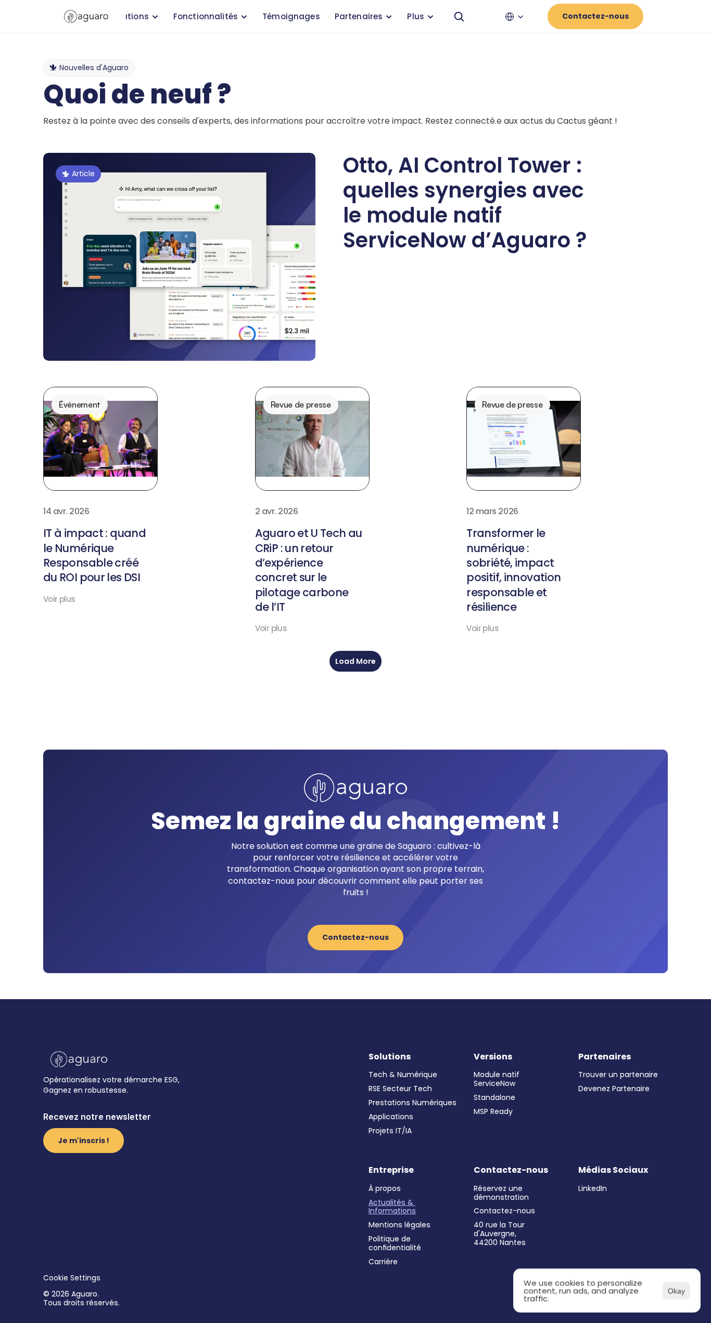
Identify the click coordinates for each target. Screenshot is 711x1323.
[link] (86, 16)
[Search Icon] (459, 16)
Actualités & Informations (392, 1206)
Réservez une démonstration (501, 1192)
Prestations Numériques (412, 1102)
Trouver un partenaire (618, 1074)
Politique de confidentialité (395, 1243)
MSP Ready (493, 1111)
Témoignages (291, 16)
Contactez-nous (504, 1211)
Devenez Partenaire (614, 1088)
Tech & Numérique (403, 1074)
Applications (391, 1116)
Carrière (383, 1261)
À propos (385, 1188)
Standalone (494, 1097)
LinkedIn (592, 1188)
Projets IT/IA (390, 1130)
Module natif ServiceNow (498, 1079)
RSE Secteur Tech (400, 1088)
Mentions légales (399, 1225)
